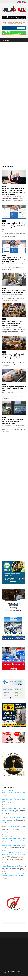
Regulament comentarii (16, 971)
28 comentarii (19, 392)
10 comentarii (20, 196)
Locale (3, 186)
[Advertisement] (14, 104)
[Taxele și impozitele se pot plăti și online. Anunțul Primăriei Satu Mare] (14, 375)
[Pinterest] (20, 2)
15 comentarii (21, 425)
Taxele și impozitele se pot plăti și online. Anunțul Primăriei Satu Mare (14, 389)
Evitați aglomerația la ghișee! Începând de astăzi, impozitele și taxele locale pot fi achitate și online (13, 226)
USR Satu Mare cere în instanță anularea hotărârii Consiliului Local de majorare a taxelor (13, 356)
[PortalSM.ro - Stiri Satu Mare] (14, 11)
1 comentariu (19, 294)
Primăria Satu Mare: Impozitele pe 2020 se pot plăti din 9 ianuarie (14, 291)
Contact (8, 971)
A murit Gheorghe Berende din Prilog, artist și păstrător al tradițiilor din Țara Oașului (13, 875)
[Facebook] (18, 2)
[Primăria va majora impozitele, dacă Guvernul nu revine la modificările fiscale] (14, 408)
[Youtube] (25, 2)
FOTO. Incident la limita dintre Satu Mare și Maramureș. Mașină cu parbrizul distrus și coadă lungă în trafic (13, 808)
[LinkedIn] (23, 2)
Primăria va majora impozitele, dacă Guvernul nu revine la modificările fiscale (12, 421)
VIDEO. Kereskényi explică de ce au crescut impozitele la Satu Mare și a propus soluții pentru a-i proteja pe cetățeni (14, 191)
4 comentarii (19, 231)
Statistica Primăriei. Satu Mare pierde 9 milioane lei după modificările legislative (12, 323)
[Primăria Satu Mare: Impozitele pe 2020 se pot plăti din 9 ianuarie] (14, 279)
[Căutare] (24, 40)
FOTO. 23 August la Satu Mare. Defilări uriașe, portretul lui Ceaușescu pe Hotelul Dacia (13, 792)
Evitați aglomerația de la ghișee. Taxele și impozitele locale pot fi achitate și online (13, 260)
